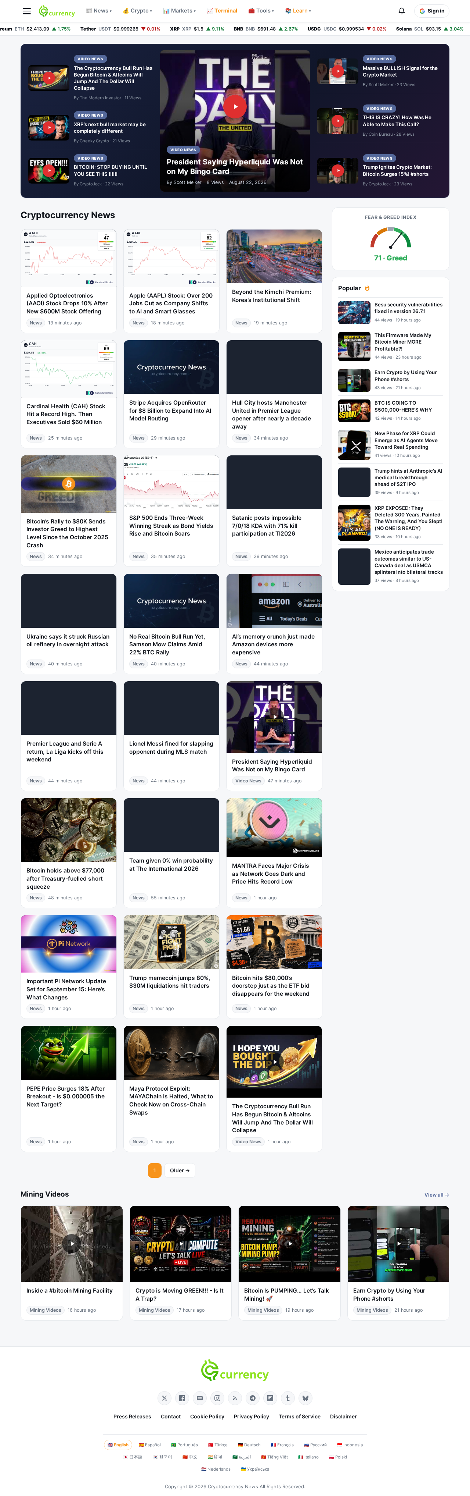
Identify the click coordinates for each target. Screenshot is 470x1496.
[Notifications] (402, 11)
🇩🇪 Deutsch (249, 1444)
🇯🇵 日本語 (132, 1457)
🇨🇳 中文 (190, 1457)
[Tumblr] (288, 1398)
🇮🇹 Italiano (308, 1457)
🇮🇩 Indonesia (350, 1444)
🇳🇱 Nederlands (216, 1469)
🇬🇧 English (118, 1444)
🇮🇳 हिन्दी (215, 1457)
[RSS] (235, 1398)
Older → (180, 1170)
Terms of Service (300, 1416)
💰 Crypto (137, 10)
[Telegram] (253, 1398)
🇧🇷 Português (184, 1444)
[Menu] (27, 11)
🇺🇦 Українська (255, 1469)
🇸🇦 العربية (241, 1457)
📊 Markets (179, 10)
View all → (436, 1195)
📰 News (99, 10)
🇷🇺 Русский (315, 1444)
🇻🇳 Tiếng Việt (274, 1457)
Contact (171, 1416)
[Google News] (200, 1398)
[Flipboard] (270, 1398)
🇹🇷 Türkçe (218, 1444)
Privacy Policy (251, 1416)
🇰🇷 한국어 (162, 1457)
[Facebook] (182, 1398)
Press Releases (132, 1416)
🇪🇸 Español (150, 1444)
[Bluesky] (305, 1398)
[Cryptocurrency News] (57, 11)
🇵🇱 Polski (338, 1457)
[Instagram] (217, 1398)
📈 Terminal (222, 10)
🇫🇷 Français (282, 1444)
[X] (164, 1398)
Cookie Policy (207, 1416)
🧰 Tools (261, 10)
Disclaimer (343, 1416)
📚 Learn (298, 10)
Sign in (436, 11)
